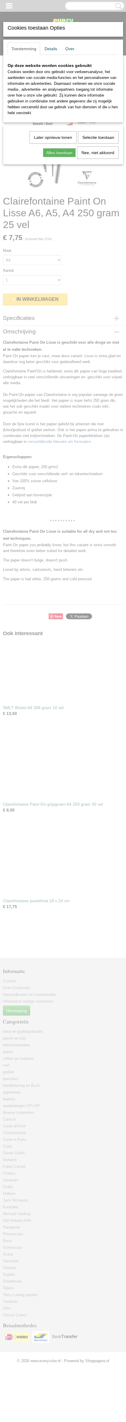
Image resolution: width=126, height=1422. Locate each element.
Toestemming (23, 48)
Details (51, 48)
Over (69, 48)
